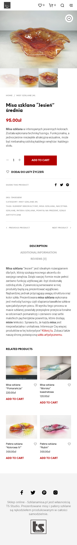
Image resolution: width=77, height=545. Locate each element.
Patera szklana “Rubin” (48, 445)
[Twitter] (63, 185)
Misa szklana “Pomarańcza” (14, 386)
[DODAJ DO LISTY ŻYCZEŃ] (35, 385)
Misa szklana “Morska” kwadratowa (47, 388)
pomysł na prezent (47, 211)
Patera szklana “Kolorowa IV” (14, 445)
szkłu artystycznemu (50, 334)
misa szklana (47, 206)
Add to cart (15, 399)
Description (38, 246)
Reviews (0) (39, 259)
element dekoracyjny (25, 206)
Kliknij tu (47, 330)
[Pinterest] (68, 185)
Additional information (38, 252)
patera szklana (26, 211)
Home (9, 96)
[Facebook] (57, 185)
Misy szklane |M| (25, 96)
